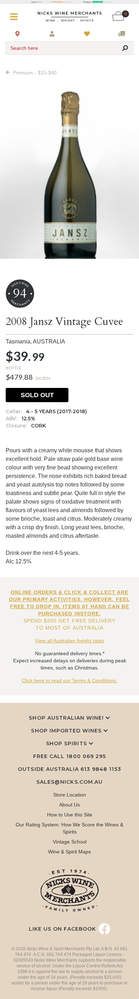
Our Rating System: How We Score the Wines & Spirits (69, 828)
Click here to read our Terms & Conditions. (69, 680)
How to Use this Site (69, 814)
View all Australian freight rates (69, 640)
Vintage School (70, 842)
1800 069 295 (85, 756)
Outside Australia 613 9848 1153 (69, 769)
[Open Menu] (16, 17)
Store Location (69, 795)
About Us (69, 805)
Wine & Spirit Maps (69, 852)
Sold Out (37, 395)
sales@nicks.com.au (69, 782)
